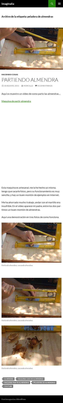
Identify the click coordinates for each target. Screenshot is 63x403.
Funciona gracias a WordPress (14, 399)
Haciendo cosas (10, 74)
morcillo (28, 86)
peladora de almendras (44, 383)
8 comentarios (45, 86)
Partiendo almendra (30, 80)
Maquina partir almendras (16, 383)
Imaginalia (8, 3)
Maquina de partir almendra (16, 101)
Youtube (8, 386)
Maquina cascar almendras (30, 379)
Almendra (8, 379)
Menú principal (59, 3)
